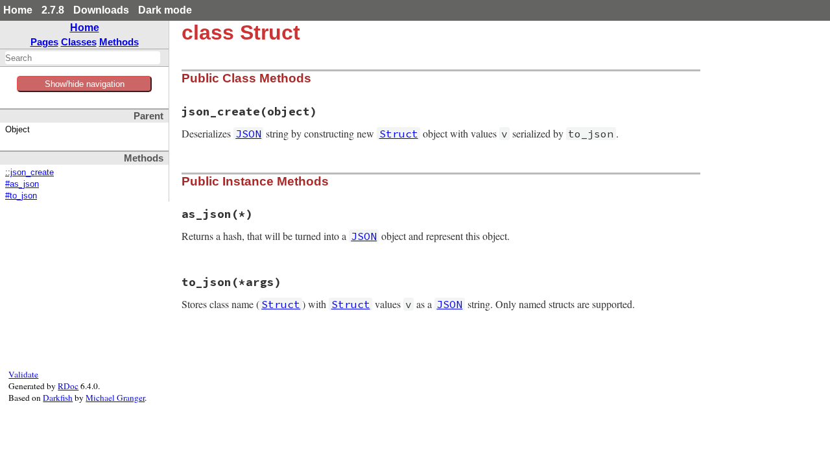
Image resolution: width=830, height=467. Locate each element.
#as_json (22, 184)
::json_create (29, 172)
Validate (23, 374)
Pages (44, 41)
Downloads (101, 10)
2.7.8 (53, 10)
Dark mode (165, 10)
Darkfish (58, 397)
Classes (79, 41)
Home (17, 10)
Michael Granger (115, 397)
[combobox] (82, 57)
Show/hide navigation (84, 84)
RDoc (68, 386)
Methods (119, 41)
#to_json (21, 195)
